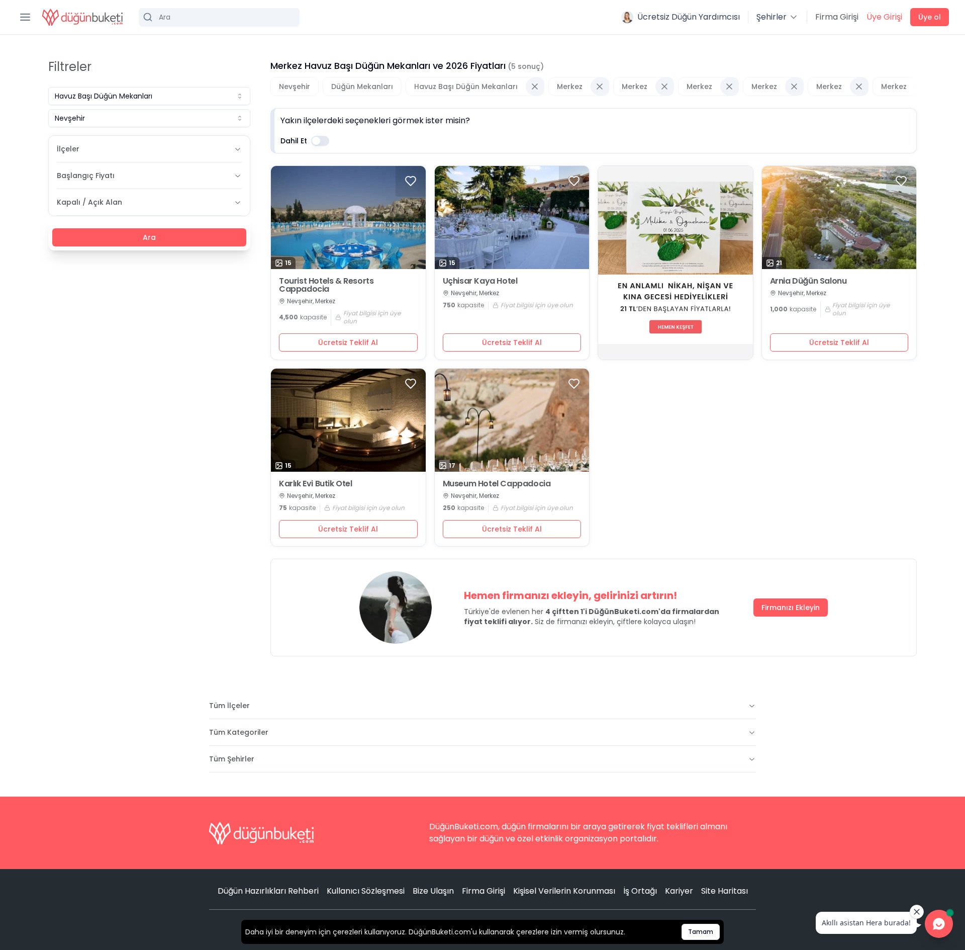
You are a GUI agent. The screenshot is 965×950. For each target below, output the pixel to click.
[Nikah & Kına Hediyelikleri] (675, 263)
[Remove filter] (535, 86)
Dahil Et (293, 140)
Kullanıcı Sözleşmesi (366, 891)
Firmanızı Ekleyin (790, 607)
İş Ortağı (640, 891)
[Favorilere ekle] (411, 181)
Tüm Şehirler (231, 759)
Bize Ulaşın (433, 891)
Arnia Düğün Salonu (808, 281)
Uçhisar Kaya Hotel (480, 281)
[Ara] (219, 17)
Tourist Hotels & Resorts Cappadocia (326, 285)
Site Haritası (724, 891)
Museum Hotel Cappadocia (497, 484)
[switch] (320, 141)
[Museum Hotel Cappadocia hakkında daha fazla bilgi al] (512, 420)
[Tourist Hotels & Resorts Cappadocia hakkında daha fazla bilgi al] (348, 217)
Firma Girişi (836, 17)
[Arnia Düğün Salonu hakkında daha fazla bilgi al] (839, 217)
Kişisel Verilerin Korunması (564, 891)
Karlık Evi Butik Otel (315, 484)
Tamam (700, 931)
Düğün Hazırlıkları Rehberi (268, 891)
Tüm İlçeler (229, 706)
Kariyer (679, 891)
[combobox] (149, 96)
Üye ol (929, 17)
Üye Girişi (884, 17)
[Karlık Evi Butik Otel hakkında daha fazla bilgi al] (348, 420)
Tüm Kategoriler (238, 732)
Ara (149, 237)
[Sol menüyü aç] (25, 17)
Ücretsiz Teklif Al (348, 342)
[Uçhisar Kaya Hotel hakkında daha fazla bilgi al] (512, 217)
